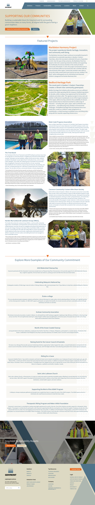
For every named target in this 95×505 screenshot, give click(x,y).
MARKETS (29, 471)
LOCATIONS (51, 473)
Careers (41, 1)
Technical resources (64, 1)
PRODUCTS (29, 473)
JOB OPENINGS (30, 486)
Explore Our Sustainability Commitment (17, 29)
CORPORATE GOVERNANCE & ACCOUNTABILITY (54, 488)
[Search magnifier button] (19, 488)
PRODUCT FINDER (31, 484)
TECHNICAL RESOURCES (53, 471)
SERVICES (29, 475)
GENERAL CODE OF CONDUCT (76, 477)
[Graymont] (8, 5)
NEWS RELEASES (52, 475)
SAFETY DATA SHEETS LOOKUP (33, 482)
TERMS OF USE (73, 488)
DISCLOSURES (51, 477)
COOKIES (72, 483)
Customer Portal (76, 469)
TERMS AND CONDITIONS (75, 481)
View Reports (10, 446)
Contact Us (22, 446)
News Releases (51, 1)
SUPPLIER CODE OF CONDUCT (76, 479)
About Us (35, 29)
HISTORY (50, 486)
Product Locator (78, 1)
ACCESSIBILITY (73, 487)
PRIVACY (72, 485)
